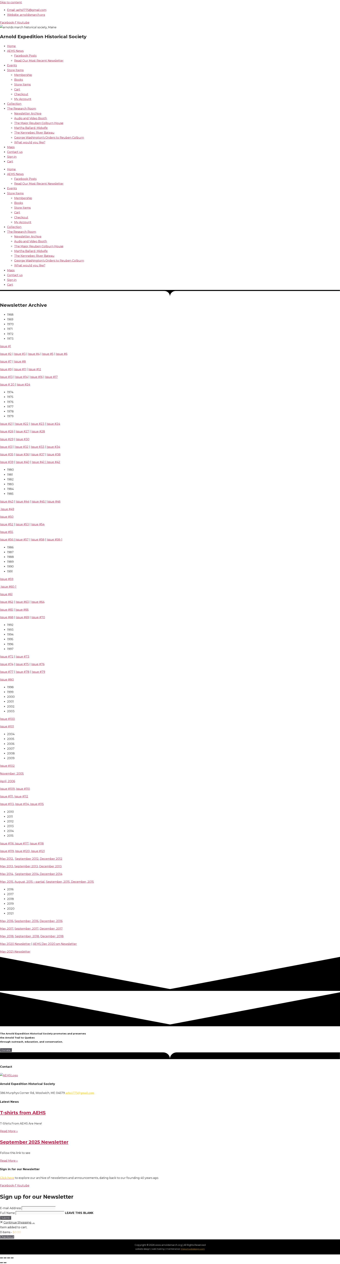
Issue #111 (6, 796)
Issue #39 (6, 462)
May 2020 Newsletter (15, 944)
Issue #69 (22, 617)
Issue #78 (22, 672)
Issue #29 (6, 439)
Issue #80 (7, 679)
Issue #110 (23, 789)
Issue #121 (38, 851)
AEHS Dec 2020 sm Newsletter (55, 944)
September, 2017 (26, 928)
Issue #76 (37, 664)
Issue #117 (22, 843)
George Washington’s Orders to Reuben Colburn (49, 137)
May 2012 (6, 858)
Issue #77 (6, 672)
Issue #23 (37, 424)
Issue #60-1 (8, 586)
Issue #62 (6, 602)
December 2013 (50, 866)
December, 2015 (82, 881)
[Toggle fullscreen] (5, 1257)
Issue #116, (7, 843)
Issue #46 (53, 501)
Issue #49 (7, 509)
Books (18, 79)
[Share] (8, 1257)
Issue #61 (6, 594)
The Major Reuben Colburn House (38, 123)
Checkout (21, 94)
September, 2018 (27, 936)
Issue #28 (38, 431)
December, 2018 (52, 936)
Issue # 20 (7, 384)
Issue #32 (22, 447)
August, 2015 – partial (30, 881)
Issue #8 (20, 361)
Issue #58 (37, 539)
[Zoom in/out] (1, 1257)
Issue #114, (22, 804)
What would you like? (29, 142)
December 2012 (51, 858)
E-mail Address (10, 1208)
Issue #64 (37, 602)
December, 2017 (51, 928)
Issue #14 (21, 377)
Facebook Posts (25, 55)
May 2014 (6, 874)
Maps (11, 147)
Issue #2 (6, 354)
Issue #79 (38, 672)
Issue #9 (6, 369)
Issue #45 (39, 501)
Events (12, 65)
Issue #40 (22, 462)
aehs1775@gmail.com (80, 1093)
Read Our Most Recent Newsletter (39, 60)
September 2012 (27, 858)
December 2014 (51, 874)
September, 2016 (26, 921)
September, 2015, (58, 881)
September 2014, (27, 874)
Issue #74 (6, 664)
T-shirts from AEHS (23, 1112)
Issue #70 (38, 617)
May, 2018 (7, 936)
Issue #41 (38, 462)
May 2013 (6, 866)
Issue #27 (22, 431)
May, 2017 (6, 928)
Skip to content (11, 2)
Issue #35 (6, 454)
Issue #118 (37, 843)
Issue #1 (5, 346)
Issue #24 (23, 384)
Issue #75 (22, 664)
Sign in (11, 156)
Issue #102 (7, 765)
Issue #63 (22, 602)
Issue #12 (34, 369)
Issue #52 (6, 524)
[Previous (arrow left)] (1, 1262)
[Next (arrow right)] (5, 1262)
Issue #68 (6, 617)
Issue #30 (22, 439)
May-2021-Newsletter (15, 951)
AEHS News (15, 51)
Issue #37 (38, 454)
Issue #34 (53, 447)
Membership (23, 75)
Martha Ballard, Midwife (31, 128)
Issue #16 (36, 377)
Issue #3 (20, 354)
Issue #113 (7, 804)
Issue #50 (6, 516)
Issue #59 (6, 579)
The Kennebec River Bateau (34, 132)
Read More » (9, 1131)
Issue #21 (6, 424)
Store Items (15, 70)
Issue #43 (6, 501)
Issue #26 (6, 431)
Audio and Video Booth (30, 118)
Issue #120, (23, 851)
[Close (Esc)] (12, 1257)
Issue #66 (22, 609)
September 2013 (26, 866)
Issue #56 (7, 539)
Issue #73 (22, 656)
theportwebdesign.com (193, 1249)
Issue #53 (22, 524)
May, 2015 (6, 881)
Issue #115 (37, 804)
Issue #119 (7, 851)
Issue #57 (22, 539)
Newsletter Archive (27, 113)
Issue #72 (6, 656)
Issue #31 (6, 447)
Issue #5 (47, 354)
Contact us (14, 152)
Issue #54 (37, 524)
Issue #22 (22, 424)
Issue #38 (54, 454)
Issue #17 (51, 377)
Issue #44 (22, 501)
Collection (14, 103)
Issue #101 (7, 726)
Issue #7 (6, 361)
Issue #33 (37, 447)
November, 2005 (12, 773)
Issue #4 (34, 354)
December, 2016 (51, 921)
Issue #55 (6, 532)
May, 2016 (6, 921)
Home (11, 46)
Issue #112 (21, 796)
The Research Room (21, 108)
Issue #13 (6, 377)
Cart (17, 89)
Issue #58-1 (54, 539)
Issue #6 (61, 354)
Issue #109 (7, 789)
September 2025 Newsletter (34, 1142)
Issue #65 (6, 609)
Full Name (7, 1213)
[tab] (114, 314)
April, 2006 (7, 781)
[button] (6, 1050)
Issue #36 (22, 454)
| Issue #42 (52, 462)
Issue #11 (20, 369)
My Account (22, 99)
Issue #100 (7, 719)
